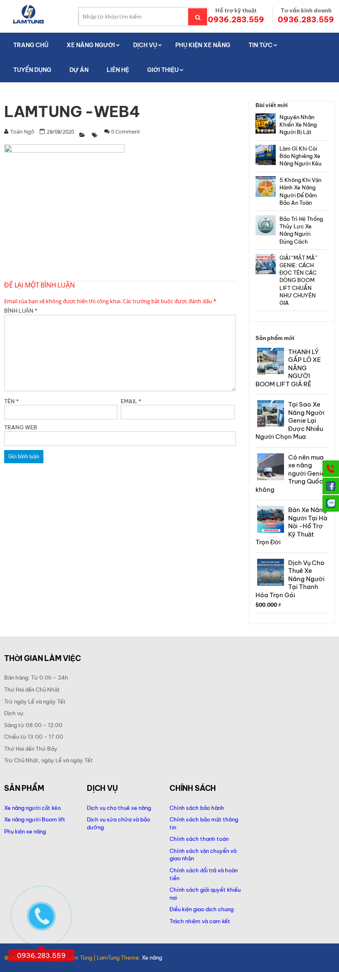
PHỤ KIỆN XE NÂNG (202, 45)
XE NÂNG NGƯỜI (91, 45)
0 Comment (125, 131)
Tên (11, 401)
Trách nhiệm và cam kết (200, 921)
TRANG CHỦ (30, 45)
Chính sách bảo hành (197, 807)
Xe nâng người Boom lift (34, 819)
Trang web (20, 427)
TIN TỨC (260, 45)
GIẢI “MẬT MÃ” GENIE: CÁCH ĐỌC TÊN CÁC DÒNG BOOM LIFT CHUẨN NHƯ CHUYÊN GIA (298, 280)
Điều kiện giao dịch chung (202, 909)
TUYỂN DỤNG (32, 70)
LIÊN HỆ (118, 70)
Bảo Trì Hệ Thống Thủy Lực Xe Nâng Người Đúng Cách (301, 230)
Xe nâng (152, 957)
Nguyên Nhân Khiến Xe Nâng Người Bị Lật (298, 124)
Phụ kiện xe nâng (25, 831)
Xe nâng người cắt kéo (32, 807)
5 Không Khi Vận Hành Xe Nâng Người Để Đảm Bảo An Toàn (300, 191)
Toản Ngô (22, 131)
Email (131, 401)
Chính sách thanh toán (199, 839)
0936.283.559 (236, 19)
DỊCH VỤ (145, 45)
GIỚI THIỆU (163, 70)
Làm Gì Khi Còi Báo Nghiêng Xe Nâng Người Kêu (300, 156)
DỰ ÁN (78, 70)
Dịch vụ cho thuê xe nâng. (120, 807)
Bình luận (20, 310)
